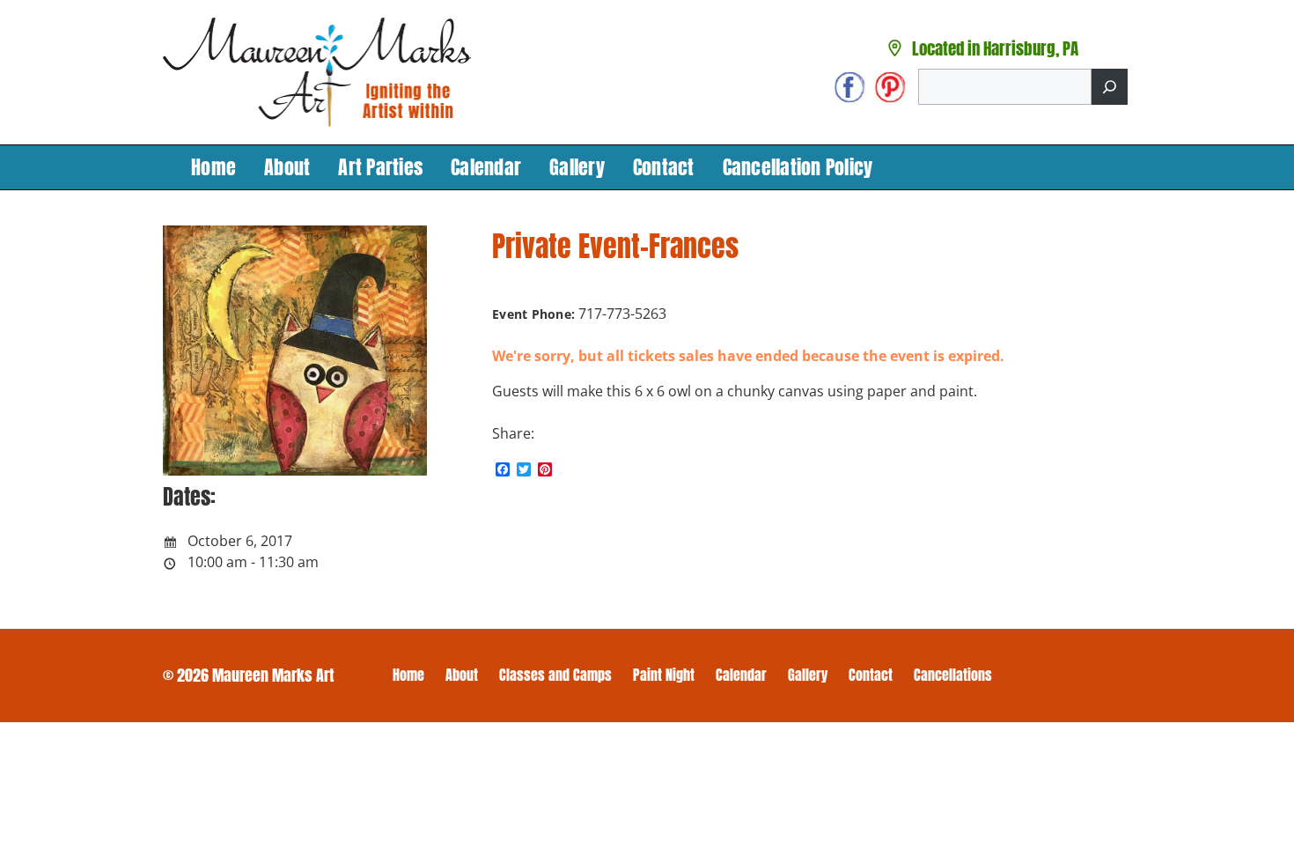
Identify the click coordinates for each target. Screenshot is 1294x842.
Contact (664, 166)
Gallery (577, 166)
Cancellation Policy (798, 166)
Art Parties (380, 166)
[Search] (1110, 87)
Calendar (486, 166)
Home (213, 166)
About (287, 166)
